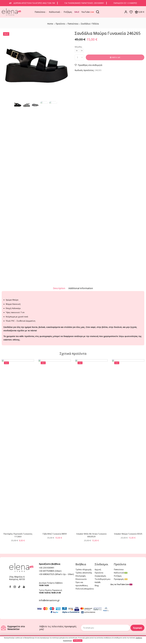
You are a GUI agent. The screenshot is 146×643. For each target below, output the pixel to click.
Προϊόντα (60, 23)
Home (50, 23)
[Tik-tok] (19, 587)
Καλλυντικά (54, 12)
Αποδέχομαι (78, 640)
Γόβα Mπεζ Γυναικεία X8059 (55, 534)
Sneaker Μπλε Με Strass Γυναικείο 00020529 (91, 535)
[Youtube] (24, 587)
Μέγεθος (78, 47)
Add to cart (116, 57)
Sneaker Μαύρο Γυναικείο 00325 (128, 534)
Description (59, 288)
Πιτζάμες (68, 12)
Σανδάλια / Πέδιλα (90, 23)
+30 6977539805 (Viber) (50, 570)
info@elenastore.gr (49, 600)
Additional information (80, 288)
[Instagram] (15, 587)
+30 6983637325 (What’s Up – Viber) (56, 574)
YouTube (87, 12)
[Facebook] (10, 587)
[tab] (59, 288)
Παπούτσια (40, 12)
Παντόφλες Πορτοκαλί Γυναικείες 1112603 (17, 535)
